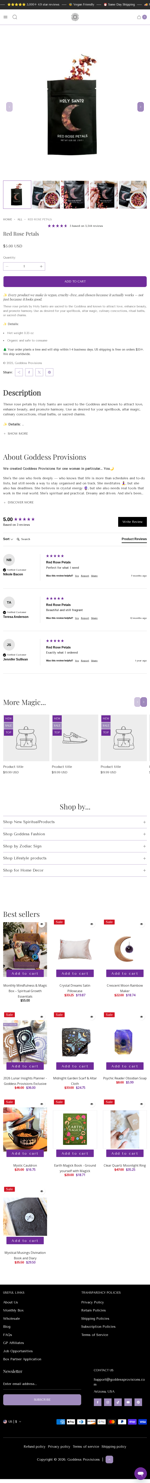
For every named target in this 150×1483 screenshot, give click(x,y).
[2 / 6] (46, 195)
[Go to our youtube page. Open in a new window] (128, 1402)
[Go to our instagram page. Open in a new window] (108, 1402)
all (19, 219)
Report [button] (85, 575)
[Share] (19, 372)
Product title (13, 767)
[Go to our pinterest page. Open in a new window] (138, 1402)
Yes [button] (77, 575)
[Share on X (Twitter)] (39, 372)
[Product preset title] (26, 738)
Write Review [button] (132, 522)
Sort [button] (6, 539)
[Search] (15, 17)
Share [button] (94, 575)
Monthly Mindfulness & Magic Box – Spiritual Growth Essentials (25, 990)
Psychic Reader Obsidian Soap (125, 1078)
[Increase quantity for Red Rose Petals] (41, 266)
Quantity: (9, 257)
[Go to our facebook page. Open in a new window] (98, 1402)
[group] (23, 519)
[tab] (134, 540)
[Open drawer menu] (5, 17)
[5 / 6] (133, 195)
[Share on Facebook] (29, 372)
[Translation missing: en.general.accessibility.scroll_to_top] (109, 1459)
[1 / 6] (17, 195)
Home (7, 219)
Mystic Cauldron (25, 1165)
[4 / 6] (104, 195)
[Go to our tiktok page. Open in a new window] (118, 1402)
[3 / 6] (75, 195)
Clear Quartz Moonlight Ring (125, 1165)
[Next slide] (141, 107)
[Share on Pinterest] (49, 372)
